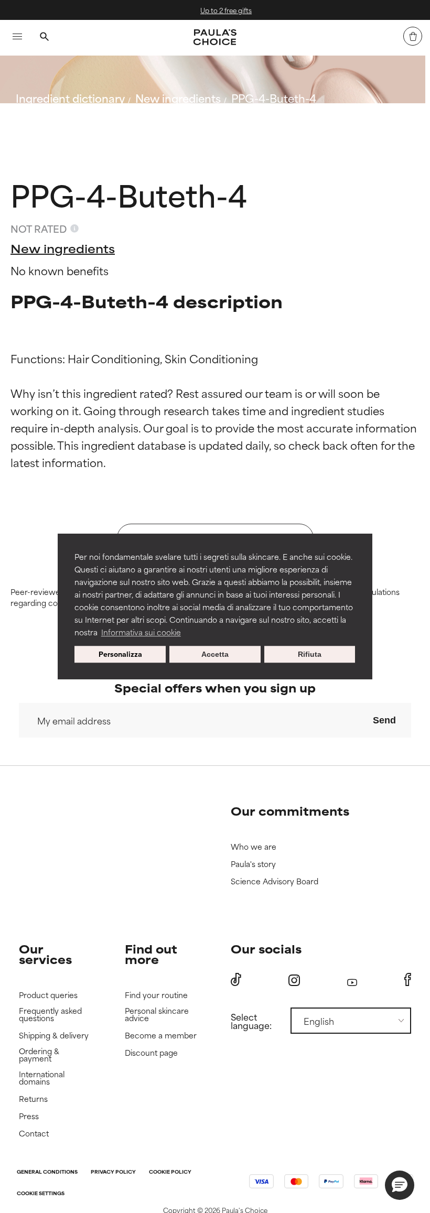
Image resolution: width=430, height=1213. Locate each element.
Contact (34, 1134)
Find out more (151, 954)
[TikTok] (236, 980)
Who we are (253, 847)
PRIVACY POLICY (113, 1172)
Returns (33, 1099)
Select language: (251, 1020)
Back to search (62, 123)
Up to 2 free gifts (223, 10)
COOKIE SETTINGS (40, 1194)
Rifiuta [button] (309, 654)
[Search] (44, 37)
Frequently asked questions (50, 1014)
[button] (399, 1185)
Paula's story (253, 864)
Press (29, 1116)
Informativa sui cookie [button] (141, 632)
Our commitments (290, 810)
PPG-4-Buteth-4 (273, 97)
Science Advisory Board (274, 881)
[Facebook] (407, 980)
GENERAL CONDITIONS (47, 1172)
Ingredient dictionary (70, 97)
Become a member (161, 1035)
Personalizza (120, 653)
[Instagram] (294, 980)
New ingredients (178, 97)
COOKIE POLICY (170, 1172)
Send (384, 720)
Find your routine (156, 995)
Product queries (48, 995)
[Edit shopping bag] (412, 36)
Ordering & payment (39, 1055)
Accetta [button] (215, 654)
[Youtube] (352, 980)
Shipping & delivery (54, 1035)
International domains (41, 1078)
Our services (45, 954)
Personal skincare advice (157, 1014)
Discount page (151, 1053)
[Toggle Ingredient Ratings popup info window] (74, 228)
